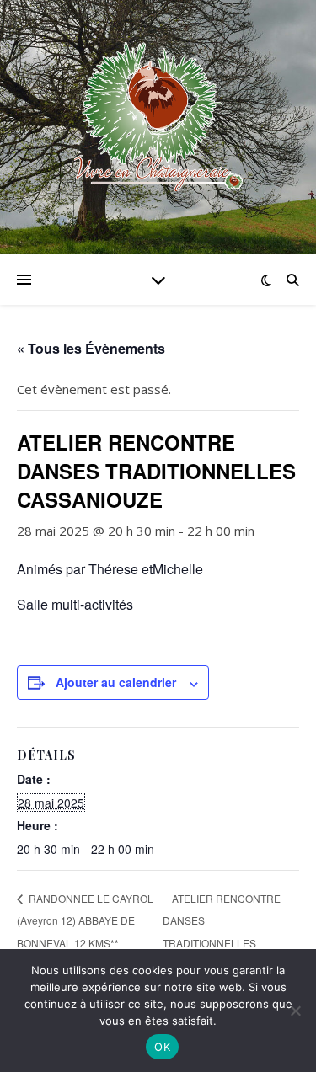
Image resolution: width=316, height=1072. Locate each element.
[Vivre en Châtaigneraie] (158, 116)
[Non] (295, 1010)
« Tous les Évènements (91, 348)
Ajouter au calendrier (116, 682)
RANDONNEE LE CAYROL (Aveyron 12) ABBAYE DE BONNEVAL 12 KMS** (85, 920)
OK (162, 1046)
